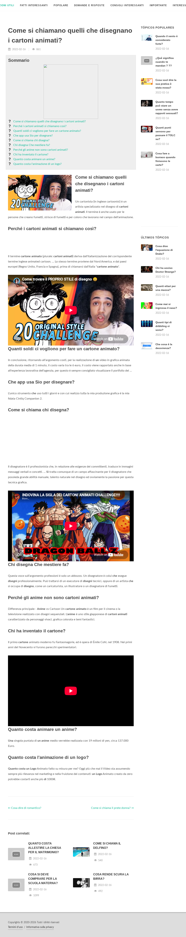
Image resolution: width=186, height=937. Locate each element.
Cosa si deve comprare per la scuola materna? (43, 879)
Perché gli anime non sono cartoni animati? (40, 149)
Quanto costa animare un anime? (34, 159)
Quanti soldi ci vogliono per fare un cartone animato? (47, 130)
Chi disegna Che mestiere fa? (31, 145)
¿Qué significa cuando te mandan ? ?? (164, 62)
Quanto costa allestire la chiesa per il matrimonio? (44, 848)
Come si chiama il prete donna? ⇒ (112, 807)
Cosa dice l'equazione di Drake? (164, 250)
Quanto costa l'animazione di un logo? (37, 163)
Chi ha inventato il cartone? (30, 154)
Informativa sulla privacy (40, 927)
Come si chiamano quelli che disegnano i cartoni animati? (49, 121)
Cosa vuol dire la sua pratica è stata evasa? (165, 84)
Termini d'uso (15, 927)
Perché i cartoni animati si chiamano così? (39, 126)
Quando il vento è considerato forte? (166, 40)
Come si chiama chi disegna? (31, 140)
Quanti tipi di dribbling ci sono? (163, 326)
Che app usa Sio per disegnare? (33, 135)
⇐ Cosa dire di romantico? (24, 807)
